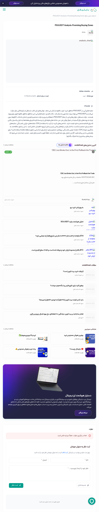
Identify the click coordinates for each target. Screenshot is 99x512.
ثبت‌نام (65, 452)
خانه (94, 16)
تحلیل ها (89, 16)
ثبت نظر (15, 485)
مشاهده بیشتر (9, 145)
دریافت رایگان (83, 413)
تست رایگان (83, 3)
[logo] (87, 10)
